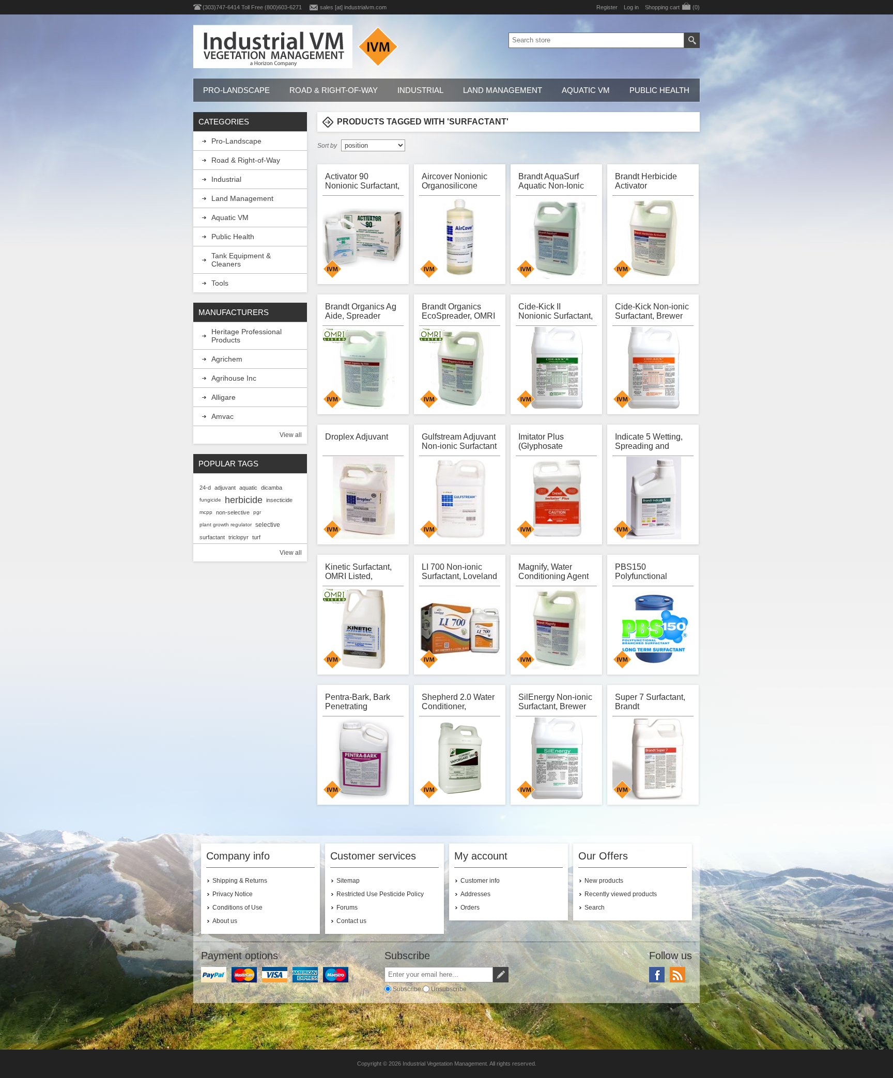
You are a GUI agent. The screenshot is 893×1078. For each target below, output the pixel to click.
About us (224, 921)
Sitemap (348, 880)
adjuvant (225, 488)
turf (256, 537)
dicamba (271, 488)
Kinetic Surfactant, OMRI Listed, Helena (358, 572)
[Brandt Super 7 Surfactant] (653, 758)
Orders (470, 907)
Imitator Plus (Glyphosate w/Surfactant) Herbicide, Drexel (550, 441)
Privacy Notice (232, 894)
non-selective (233, 512)
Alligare (223, 397)
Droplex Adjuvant (356, 436)
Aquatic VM (586, 90)
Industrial (420, 90)
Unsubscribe (449, 989)
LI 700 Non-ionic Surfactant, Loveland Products (459, 572)
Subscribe (407, 989)
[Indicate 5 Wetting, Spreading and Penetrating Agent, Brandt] (653, 498)
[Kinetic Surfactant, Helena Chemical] (363, 628)
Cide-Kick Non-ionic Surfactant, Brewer (652, 311)
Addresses (475, 894)
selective (267, 524)
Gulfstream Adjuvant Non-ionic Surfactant (459, 441)
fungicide (210, 500)
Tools (219, 283)
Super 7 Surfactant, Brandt (650, 702)
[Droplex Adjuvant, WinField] (363, 498)
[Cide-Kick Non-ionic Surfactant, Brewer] (653, 367)
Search (594, 907)
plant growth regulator (225, 524)
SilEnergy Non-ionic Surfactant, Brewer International (555, 702)
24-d (205, 488)
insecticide (279, 500)
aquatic (248, 488)
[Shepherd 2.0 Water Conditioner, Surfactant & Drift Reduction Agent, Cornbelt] (460, 758)
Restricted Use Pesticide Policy (380, 894)
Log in (631, 7)
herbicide (244, 500)
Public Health (659, 90)
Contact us (351, 921)
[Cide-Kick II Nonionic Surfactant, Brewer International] (557, 367)
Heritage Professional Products (246, 335)
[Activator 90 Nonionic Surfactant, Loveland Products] (363, 237)
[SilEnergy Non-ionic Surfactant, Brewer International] (557, 758)
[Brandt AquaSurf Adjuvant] (557, 237)
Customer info (480, 880)
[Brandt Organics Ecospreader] (460, 367)
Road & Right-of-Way (333, 90)
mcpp (205, 512)
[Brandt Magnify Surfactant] (557, 628)
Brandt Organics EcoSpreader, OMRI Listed (458, 311)
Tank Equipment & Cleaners (241, 260)
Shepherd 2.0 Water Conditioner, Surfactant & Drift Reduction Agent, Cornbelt (458, 702)
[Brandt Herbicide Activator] (653, 237)
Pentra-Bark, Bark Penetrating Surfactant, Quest (357, 702)
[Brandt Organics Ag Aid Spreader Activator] (363, 367)
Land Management (502, 90)
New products (603, 880)
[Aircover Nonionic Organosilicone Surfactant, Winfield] (460, 237)
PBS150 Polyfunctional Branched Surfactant (652, 572)
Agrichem (226, 359)
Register (607, 7)
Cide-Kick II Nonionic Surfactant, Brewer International (555, 311)
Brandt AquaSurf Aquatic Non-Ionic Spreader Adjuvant (552, 181)
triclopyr (238, 537)
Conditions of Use (237, 907)
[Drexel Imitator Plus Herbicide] (557, 498)
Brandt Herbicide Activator (646, 181)
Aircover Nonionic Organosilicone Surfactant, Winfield (457, 181)
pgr (257, 512)
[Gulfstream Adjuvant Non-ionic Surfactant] (460, 498)
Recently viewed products (620, 894)
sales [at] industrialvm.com (353, 7)
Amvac (222, 416)
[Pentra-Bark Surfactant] (363, 758)
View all (291, 435)
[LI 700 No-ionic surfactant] (460, 628)
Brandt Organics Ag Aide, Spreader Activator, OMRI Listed (360, 311)
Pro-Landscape (236, 90)
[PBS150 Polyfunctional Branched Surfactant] (653, 628)
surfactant (212, 537)
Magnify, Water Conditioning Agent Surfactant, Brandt (553, 572)
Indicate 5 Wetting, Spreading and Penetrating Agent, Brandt (649, 441)
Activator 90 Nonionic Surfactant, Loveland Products (362, 181)
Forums (347, 907)
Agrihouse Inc (233, 378)
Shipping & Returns (239, 880)
